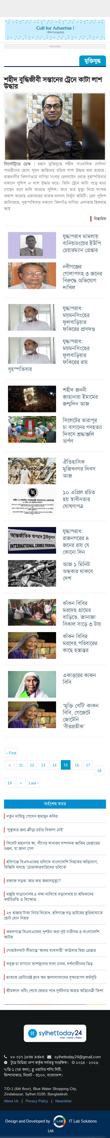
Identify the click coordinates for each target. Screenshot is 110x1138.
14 (54, 765)
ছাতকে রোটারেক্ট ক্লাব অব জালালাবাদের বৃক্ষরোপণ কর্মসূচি (51, 977)
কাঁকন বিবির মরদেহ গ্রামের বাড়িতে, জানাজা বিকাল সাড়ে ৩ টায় (82, 614)
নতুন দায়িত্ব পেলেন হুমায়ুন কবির (32, 816)
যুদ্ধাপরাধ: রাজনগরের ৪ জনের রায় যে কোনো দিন (76, 542)
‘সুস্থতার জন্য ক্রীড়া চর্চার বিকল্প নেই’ (35, 830)
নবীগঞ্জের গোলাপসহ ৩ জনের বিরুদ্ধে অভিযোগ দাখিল (82, 277)
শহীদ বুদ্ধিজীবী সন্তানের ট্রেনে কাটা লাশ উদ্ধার (53, 83)
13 (43, 765)
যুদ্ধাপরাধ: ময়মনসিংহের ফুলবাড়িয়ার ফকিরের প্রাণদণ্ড (79, 319)
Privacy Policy (37, 1101)
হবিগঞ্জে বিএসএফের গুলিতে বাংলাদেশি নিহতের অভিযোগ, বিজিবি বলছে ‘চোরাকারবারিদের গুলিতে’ (51, 864)
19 (9, 783)
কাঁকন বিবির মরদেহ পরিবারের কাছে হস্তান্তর (80, 643)
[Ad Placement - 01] (55, 29)
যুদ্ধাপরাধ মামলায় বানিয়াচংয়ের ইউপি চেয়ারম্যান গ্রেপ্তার (82, 243)
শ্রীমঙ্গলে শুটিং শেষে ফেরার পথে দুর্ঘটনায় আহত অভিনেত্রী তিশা (54, 990)
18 (99, 771)
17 (88, 765)
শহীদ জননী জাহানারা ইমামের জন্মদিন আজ (80, 396)
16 (77, 765)
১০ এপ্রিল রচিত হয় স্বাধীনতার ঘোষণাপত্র (79, 499)
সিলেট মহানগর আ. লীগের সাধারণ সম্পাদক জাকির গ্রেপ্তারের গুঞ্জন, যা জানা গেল (52, 845)
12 (32, 765)
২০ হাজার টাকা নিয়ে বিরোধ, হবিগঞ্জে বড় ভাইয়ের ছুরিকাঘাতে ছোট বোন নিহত (53, 915)
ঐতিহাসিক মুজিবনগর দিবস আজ (79, 468)
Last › (33, 783)
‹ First (11, 753)
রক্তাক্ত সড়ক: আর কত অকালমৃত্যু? (33, 881)
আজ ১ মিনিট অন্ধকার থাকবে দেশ (78, 571)
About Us (11, 1101)
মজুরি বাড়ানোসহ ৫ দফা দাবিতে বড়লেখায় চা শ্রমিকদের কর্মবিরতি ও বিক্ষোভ (48, 896)
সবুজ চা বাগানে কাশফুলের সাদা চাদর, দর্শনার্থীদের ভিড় (49, 964)
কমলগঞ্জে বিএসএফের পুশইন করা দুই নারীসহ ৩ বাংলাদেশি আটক (51, 934)
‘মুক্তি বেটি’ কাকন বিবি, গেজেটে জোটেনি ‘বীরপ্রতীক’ (81, 716)
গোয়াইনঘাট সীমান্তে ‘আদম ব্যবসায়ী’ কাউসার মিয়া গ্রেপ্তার (51, 950)
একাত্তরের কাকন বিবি (79, 679)
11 (21, 765)
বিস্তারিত (100, 218)
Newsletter (63, 1101)
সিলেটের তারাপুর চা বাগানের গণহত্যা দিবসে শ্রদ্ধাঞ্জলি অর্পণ (82, 431)
